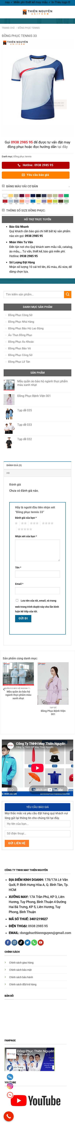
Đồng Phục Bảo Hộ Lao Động (26, 328)
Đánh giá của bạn (26, 517)
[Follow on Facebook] (8, 943)
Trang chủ (8, 27)
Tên (18, 567)
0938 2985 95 (38, 926)
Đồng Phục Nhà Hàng (21, 321)
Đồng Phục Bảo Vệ (19, 348)
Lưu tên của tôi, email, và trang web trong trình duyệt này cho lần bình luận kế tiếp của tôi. (37, 606)
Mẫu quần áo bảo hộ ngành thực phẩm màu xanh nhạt (18, 695)
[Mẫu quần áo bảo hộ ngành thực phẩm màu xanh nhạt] (18, 673)
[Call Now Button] (9, 1116)
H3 (8, 473)
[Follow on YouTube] (41, 943)
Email (19, 584)
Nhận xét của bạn (26, 536)
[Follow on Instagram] (14, 943)
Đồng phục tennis (29, 27)
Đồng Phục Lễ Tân (19, 361)
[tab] (37, 465)
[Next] (67, 689)
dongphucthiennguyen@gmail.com (45, 933)
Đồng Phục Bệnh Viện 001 (53, 712)
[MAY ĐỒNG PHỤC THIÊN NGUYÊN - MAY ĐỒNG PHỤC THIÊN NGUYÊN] (37, 12)
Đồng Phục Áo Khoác (21, 341)
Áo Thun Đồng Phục (20, 335)
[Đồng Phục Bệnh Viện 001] (53, 683)
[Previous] (4, 689)
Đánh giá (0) (14, 465)
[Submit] (67, 294)
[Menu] (5, 12)
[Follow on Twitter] (28, 943)
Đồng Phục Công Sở (20, 315)
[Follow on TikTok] (21, 943)
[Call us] (34, 943)
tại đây (63, 147)
